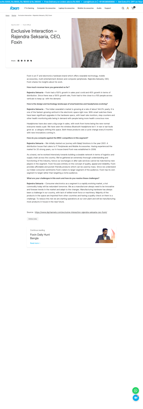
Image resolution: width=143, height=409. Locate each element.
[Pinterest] (24, 60)
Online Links (32, 219)
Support (108, 8)
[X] (21, 60)
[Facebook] (18, 60)
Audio (99, 8)
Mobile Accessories (86, 8)
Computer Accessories (46, 8)
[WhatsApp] (28, 60)
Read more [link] (34, 243)
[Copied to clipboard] (31, 60)
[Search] (123, 8)
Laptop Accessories (67, 8)
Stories (14, 15)
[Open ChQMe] (136, 398)
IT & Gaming (29, 8)
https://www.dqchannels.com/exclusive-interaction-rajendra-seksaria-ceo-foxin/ (71, 212)
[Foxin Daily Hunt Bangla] (104, 236)
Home (7, 15)
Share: (13, 60)
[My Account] (127, 8)
